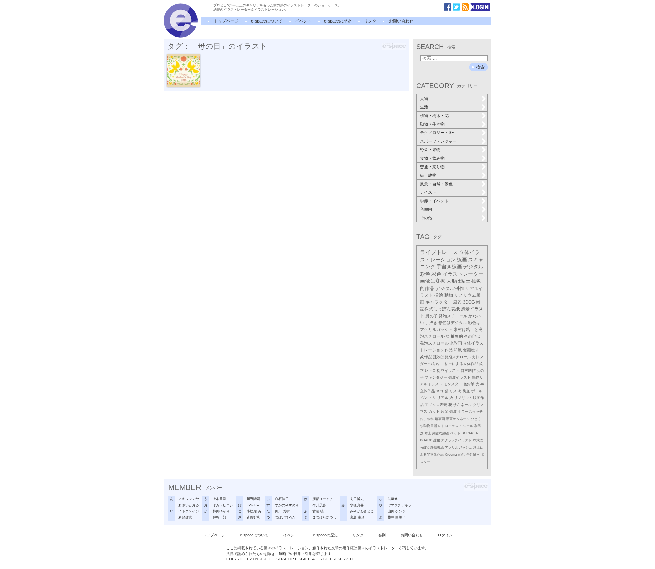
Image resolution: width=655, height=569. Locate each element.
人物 (424, 98)
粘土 (427, 433)
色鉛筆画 (473, 454)
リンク (370, 21)
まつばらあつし (324, 517)
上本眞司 (219, 499)
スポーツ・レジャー (438, 141)
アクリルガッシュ (458, 447)
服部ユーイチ (322, 499)
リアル (442, 398)
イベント (303, 21)
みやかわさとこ (362, 511)
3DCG (469, 302)
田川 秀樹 (282, 511)
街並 (466, 391)
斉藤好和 (253, 517)
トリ (432, 398)
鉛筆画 (440, 419)
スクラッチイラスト (456, 440)
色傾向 (426, 209)
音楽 (444, 411)
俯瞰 (453, 411)
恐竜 (461, 454)
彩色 (436, 274)
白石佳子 (282, 499)
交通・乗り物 (432, 166)
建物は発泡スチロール (452, 357)
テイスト (428, 192)
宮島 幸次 (357, 517)
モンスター (452, 384)
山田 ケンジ (397, 511)
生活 (424, 107)
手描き (431, 322)
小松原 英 (254, 511)
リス (453, 391)
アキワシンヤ (188, 499)
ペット (455, 433)
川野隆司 (253, 499)
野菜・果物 (430, 149)
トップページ (226, 21)
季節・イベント (434, 201)
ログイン (445, 535)
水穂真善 (357, 505)
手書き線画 (449, 266)
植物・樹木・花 (434, 115)
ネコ (439, 391)
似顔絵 (469, 350)
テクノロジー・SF (437, 132)
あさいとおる (188, 505)
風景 (457, 302)
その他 (426, 218)
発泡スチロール (453, 315)
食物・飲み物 (432, 158)
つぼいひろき (285, 517)
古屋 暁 (318, 511)
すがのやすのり (287, 505)
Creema (451, 454)
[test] (181, 36)
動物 (448, 295)
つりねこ (435, 364)
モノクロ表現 (436, 405)
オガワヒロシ (223, 505)
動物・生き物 (432, 124)
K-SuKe (253, 505)
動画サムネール (458, 419)
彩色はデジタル (452, 322)
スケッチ (476, 411)
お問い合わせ (401, 21)
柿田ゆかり (221, 511)
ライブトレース (439, 252)
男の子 (431, 315)
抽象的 (457, 336)
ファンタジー (436, 377)
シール (468, 426)
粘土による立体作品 (461, 364)
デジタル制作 (449, 288)
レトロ (430, 370)
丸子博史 (357, 499)
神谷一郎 (219, 517)
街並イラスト (448, 370)
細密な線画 (440, 433)
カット (434, 411)
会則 (382, 535)
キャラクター (438, 302)
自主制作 (468, 370)
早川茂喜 (319, 505)
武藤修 (393, 499)
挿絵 (438, 295)
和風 (458, 350)
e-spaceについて (266, 21)
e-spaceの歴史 (337, 21)
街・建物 (428, 175)
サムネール (462, 405)
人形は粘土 (458, 281)
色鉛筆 (469, 384)
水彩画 (456, 343)
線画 (462, 259)
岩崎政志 (185, 517)
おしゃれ (427, 419)
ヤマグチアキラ (399, 505)
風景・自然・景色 (436, 183)
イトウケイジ (188, 511)
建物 (436, 440)
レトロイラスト (450, 426)
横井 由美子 (397, 517)
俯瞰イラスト (459, 377)
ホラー (463, 411)
